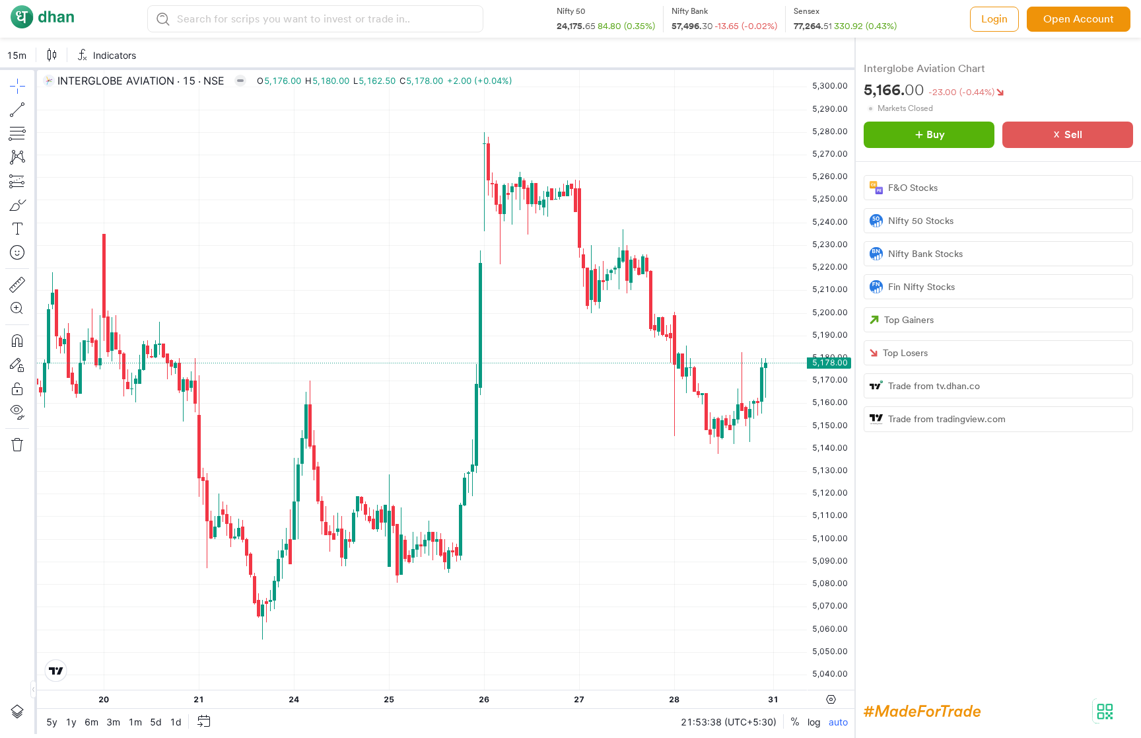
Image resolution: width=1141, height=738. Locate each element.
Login (994, 19)
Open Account (1078, 19)
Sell (1073, 134)
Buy (935, 134)
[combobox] (328, 19)
